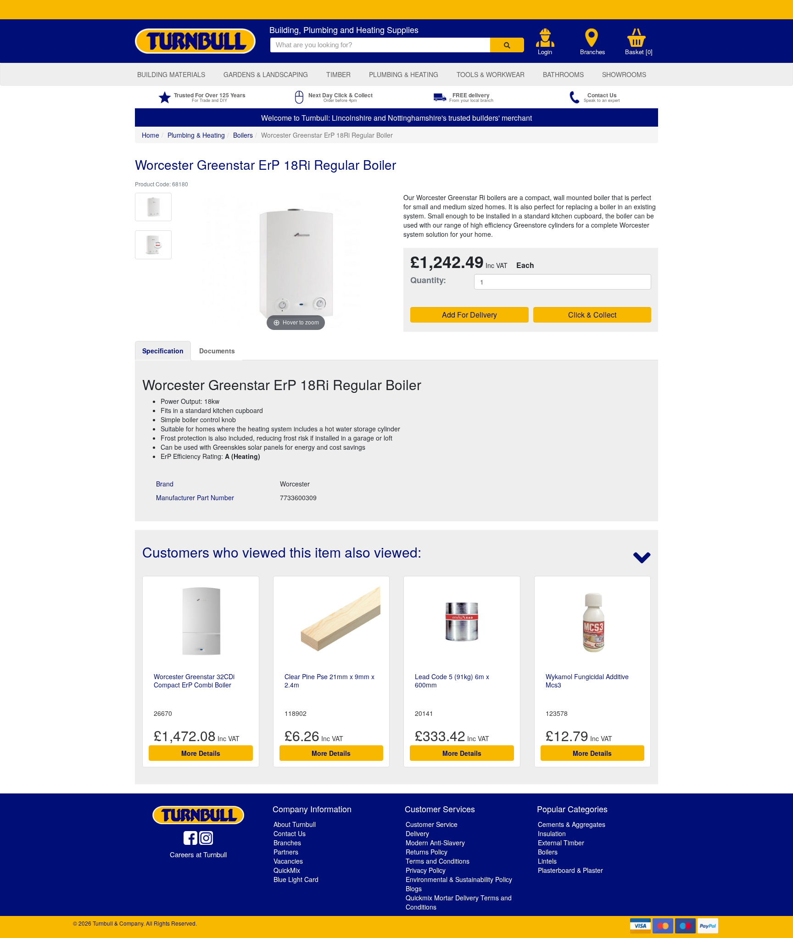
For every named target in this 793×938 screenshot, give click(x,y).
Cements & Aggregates (571, 824)
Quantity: (428, 280)
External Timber (561, 842)
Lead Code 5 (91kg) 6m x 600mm (452, 680)
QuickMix (287, 870)
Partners (286, 851)
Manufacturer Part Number (195, 497)
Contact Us (290, 833)
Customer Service (432, 824)
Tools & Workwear (491, 74)
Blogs (414, 888)
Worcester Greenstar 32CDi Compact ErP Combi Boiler (194, 680)
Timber (338, 74)
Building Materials (171, 74)
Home (150, 135)
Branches (592, 52)
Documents (217, 350)
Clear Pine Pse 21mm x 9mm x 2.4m (329, 680)
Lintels (547, 860)
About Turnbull (295, 824)
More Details (200, 753)
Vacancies (288, 860)
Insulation (552, 833)
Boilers (243, 135)
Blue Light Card (296, 879)
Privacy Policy (426, 870)
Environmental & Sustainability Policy (459, 879)
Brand (164, 483)
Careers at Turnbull (198, 854)
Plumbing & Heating (403, 74)
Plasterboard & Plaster (570, 870)
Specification (163, 350)
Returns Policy (426, 851)
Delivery (417, 833)
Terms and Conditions (437, 860)
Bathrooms (563, 74)
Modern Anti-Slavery (435, 842)
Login (545, 52)
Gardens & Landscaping (265, 74)
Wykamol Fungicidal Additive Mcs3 (587, 680)
